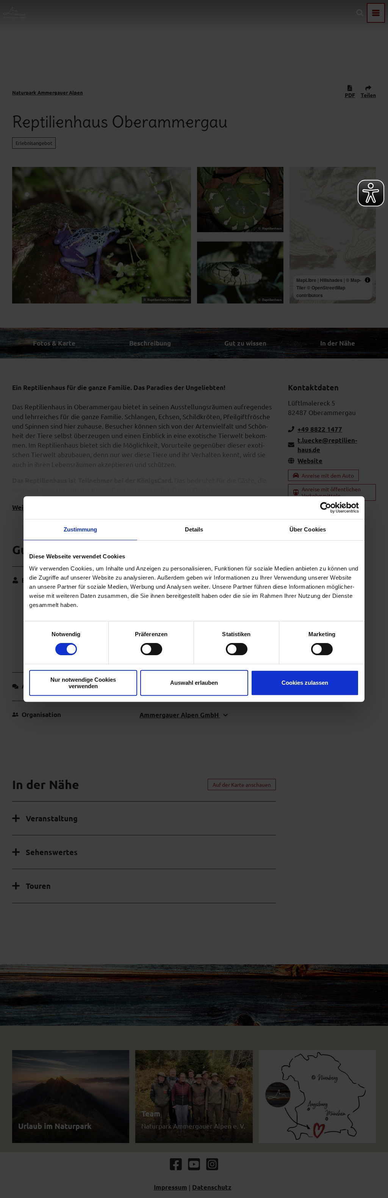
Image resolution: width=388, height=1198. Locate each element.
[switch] (151, 649)
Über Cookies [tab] (307, 529)
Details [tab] (194, 529)
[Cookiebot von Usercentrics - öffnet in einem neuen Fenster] (326, 507)
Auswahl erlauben (194, 682)
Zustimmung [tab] (80, 529)
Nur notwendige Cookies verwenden (83, 682)
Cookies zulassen (305, 682)
